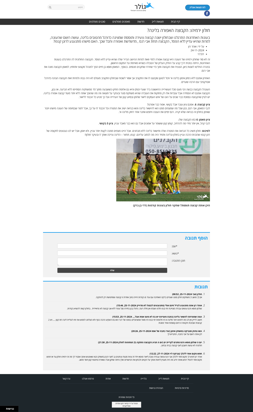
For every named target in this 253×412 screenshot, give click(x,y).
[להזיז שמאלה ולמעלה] (2, 408)
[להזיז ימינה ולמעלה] (4, 408)
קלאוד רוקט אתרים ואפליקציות (123, 404)
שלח (112, 270)
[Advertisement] (241, 72)
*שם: (174, 246)
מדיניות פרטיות (182, 388)
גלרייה (144, 378)
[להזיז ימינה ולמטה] (4, 410)
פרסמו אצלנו (88, 378)
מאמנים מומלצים (121, 21)
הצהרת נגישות (156, 388)
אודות (108, 378)
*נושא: (175, 253)
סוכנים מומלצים (97, 21)
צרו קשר (66, 378)
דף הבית (175, 21)
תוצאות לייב (158, 21)
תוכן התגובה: (178, 260)
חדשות (140, 21)
